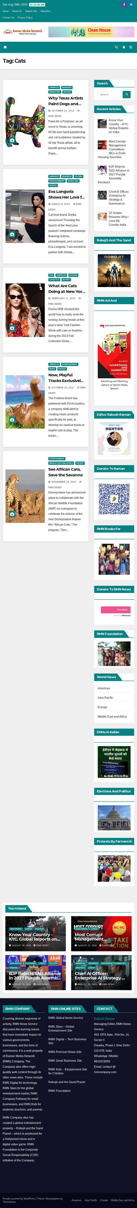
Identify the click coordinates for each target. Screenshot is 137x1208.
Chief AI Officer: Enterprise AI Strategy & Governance (100, 978)
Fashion (73, 275)
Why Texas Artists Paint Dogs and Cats (65, 104)
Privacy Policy (25, 17)
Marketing (54, 92)
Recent (67, 92)
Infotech (80, 968)
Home (6, 11)
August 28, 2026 (22, 945)
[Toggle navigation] (130, 47)
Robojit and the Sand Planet (66, 1082)
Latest (28, 929)
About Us (17, 11)
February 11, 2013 (64, 298)
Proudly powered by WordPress (19, 1198)
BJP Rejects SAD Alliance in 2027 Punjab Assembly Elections (35, 978)
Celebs (78, 176)
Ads (51, 275)
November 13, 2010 (64, 482)
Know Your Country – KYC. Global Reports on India (33, 939)
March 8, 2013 (61, 204)
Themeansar (9, 1202)
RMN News (42, 945)
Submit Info (31, 11)
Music (52, 369)
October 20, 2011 (63, 387)
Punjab (13, 968)
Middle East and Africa (61, 463)
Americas (54, 87)
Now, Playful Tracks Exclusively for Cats (65, 381)
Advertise (45, 11)
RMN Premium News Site (65, 1051)
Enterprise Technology (113, 963)
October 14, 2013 (63, 110)
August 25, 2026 (22, 984)
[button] (116, 47)
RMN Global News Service (65, 1017)
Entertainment (56, 181)
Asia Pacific (105, 697)
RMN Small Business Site (65, 1060)
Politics (39, 929)
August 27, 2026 (88, 945)
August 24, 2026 (88, 984)
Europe (102, 707)
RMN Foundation (59, 1090)
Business (67, 87)
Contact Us (8, 17)
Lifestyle (54, 280)
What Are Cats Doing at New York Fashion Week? (66, 291)
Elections (30, 963)
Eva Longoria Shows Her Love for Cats (67, 197)
